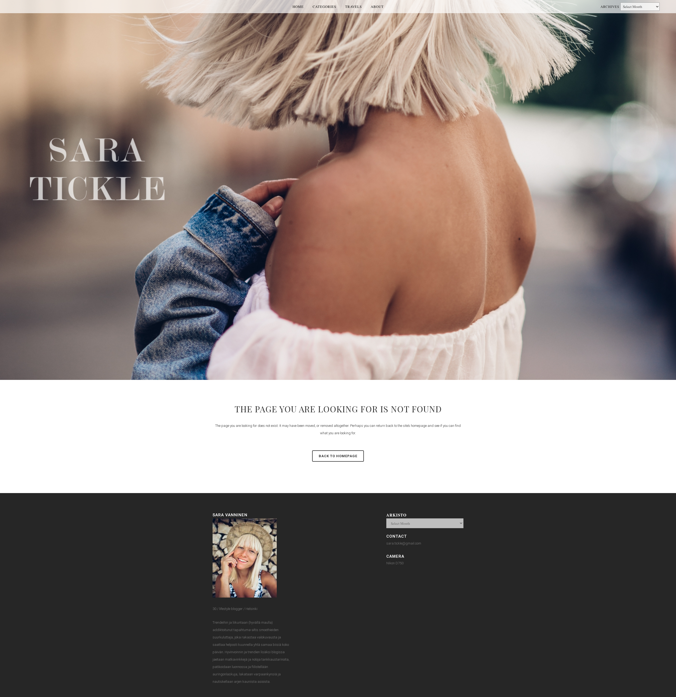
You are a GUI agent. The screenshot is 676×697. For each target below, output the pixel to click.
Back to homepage (338, 456)
